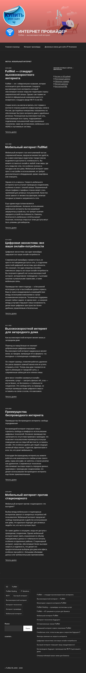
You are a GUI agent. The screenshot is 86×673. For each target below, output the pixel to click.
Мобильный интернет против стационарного (26, 496)
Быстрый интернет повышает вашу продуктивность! (56, 645)
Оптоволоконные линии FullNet (48, 624)
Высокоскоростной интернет (16, 600)
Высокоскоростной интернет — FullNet (51, 599)
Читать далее (11, 132)
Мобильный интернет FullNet (26, 147)
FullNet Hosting (11, 591)
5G (7, 587)
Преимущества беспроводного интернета (24, 413)
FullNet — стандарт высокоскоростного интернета (19, 74)
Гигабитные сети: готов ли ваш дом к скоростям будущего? (58, 632)
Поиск (7, 624)
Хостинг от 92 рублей (62, 76)
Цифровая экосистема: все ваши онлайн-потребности (24, 244)
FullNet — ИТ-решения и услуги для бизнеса (53, 611)
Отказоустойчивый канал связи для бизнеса (53, 655)
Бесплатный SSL (61, 86)
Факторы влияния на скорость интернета (52, 636)
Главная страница (12, 47)
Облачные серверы (62, 81)
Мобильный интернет (14, 613)
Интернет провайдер (42, 31)
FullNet (14, 587)
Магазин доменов (61, 84)
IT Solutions (25, 591)
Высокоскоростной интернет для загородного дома (26, 330)
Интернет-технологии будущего (48, 619)
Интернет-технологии (14, 604)
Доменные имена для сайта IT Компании (61, 47)
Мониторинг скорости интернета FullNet (51, 603)
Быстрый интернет (20, 595)
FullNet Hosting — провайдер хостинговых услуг (54, 607)
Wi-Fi (8, 595)
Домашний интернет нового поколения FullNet (54, 628)
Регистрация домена (62, 79)
